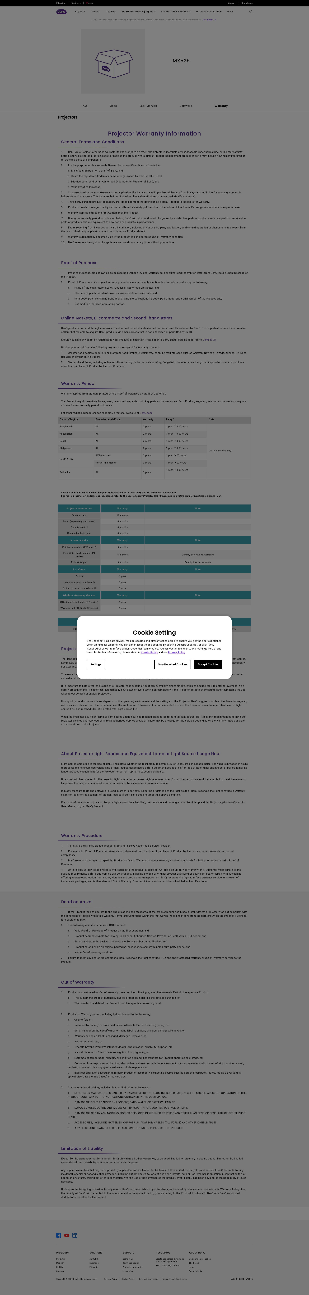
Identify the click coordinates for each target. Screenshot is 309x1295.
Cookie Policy (149, 652)
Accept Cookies (208, 664)
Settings (95, 664)
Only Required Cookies (172, 664)
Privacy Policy (176, 652)
